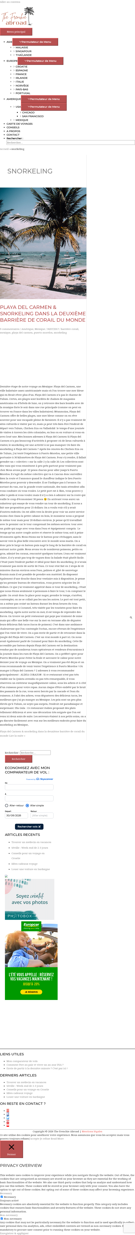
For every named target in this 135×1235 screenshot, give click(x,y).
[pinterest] (9, 1121)
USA (18, 106)
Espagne (22, 70)
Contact (13, 134)
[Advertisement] (43, 359)
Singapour (23, 51)
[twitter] (9, 1117)
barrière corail (69, 329)
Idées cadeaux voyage (25, 863)
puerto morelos (43, 332)
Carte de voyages (20, 123)
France (21, 74)
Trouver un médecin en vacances (31, 842)
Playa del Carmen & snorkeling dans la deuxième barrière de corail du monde (43, 313)
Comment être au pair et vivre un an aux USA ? (35, 1064)
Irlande (21, 77)
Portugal (23, 93)
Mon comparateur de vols (22, 1061)
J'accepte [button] (34, 1138)
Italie (20, 81)
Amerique (14, 99)
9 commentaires (9, 329)
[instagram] (9, 1110)
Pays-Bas (22, 89)
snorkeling (60, 332)
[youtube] (8, 1125)
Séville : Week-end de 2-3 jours (30, 847)
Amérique (27, 329)
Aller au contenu (10, 1)
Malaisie (22, 47)
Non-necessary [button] (9, 1215)
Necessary (10, 1196)
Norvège (22, 85)
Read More (57, 1138)
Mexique (22, 120)
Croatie (21, 66)
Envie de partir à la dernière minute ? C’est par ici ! (37, 1068)
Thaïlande (24, 55)
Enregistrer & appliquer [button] (14, 1233)
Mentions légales (92, 1131)
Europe (12, 60)
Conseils (13, 127)
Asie (9, 41)
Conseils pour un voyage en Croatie (28, 1089)
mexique (5, 332)
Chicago (28, 112)
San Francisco (33, 116)
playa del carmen (22, 332)
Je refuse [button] (45, 1138)
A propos (13, 131)
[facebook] (9, 1114)
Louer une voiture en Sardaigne (31, 869)
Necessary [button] (6, 1193)
